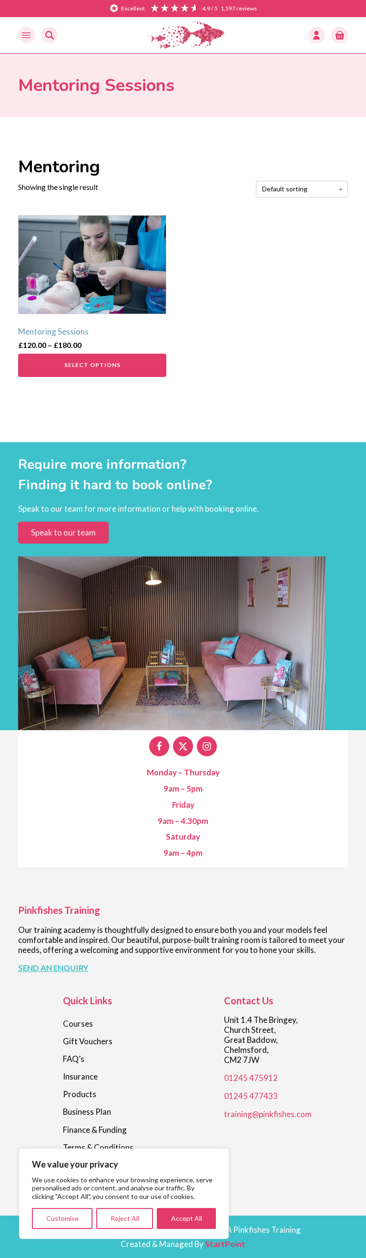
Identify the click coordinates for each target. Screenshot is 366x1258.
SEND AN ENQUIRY (53, 968)
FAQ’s (73, 1059)
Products (79, 1094)
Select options (92, 364)
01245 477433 (251, 1096)
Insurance (80, 1076)
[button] (26, 35)
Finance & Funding (95, 1130)
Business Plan (87, 1112)
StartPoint (225, 1244)
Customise (62, 1218)
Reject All (125, 1218)
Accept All (186, 1218)
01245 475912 (251, 1078)
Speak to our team (63, 532)
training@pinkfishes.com (268, 1114)
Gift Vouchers (87, 1041)
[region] (124, 1194)
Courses (78, 1024)
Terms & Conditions (98, 1147)
